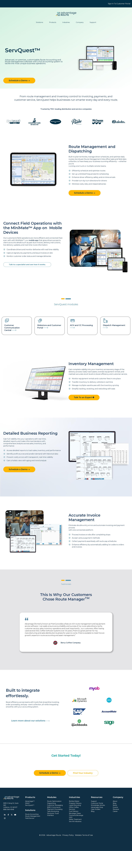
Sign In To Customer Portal (119, 4)
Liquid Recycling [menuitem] (75, 805)
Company (80, 22)
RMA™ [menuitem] (27, 803)
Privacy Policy (68, 835)
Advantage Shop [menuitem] (97, 807)
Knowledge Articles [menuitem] (98, 805)
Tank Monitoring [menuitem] (53, 811)
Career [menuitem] (115, 811)
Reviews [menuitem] (116, 809)
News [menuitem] (115, 805)
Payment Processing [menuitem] (54, 809)
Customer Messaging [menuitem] (55, 805)
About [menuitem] (115, 801)
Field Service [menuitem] (29, 818)
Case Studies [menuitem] (95, 809)
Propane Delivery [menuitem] (75, 803)
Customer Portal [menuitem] (97, 803)
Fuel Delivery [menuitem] (73, 811)
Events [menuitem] (115, 807)
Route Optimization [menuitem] (54, 801)
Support (93, 22)
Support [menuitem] (94, 801)
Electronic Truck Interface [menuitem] (53, 814)
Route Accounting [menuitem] (31, 814)
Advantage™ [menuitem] (30, 801)
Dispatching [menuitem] (51, 803)
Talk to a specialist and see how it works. (27, 265)
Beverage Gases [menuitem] (75, 813)
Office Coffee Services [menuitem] (74, 808)
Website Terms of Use (84, 835)
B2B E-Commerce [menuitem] (53, 807)
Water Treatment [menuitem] (75, 819)
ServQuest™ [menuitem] (29, 805)
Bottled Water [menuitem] (74, 801)
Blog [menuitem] (92, 811)
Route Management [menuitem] (32, 816)
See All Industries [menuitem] (75, 821)
